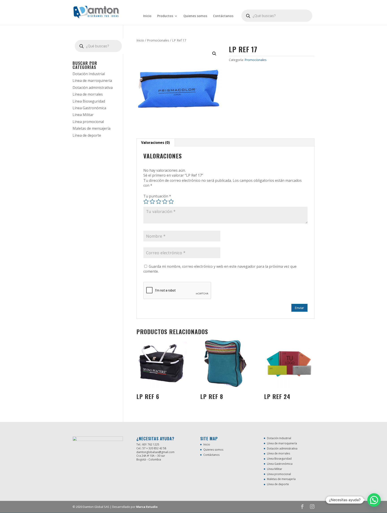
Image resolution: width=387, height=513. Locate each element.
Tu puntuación (157, 196)
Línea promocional (88, 121)
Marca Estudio (147, 507)
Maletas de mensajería (91, 128)
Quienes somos (195, 16)
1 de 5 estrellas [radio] (146, 201)
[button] (214, 54)
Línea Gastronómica (89, 107)
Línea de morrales (88, 94)
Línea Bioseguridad (89, 101)
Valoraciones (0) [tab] (155, 142)
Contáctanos (223, 16)
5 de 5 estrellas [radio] (171, 201)
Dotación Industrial (89, 73)
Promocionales (158, 40)
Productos (165, 16)
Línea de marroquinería (92, 80)
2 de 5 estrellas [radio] (152, 201)
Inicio (147, 16)
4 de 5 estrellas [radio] (165, 201)
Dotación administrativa (93, 87)
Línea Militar (83, 114)
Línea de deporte (87, 135)
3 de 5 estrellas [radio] (158, 201)
